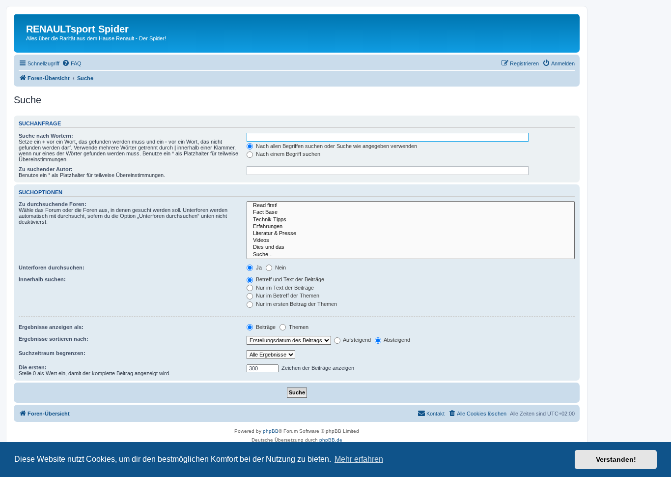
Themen (297, 327)
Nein (280, 267)
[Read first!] (411, 205)
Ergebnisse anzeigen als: (51, 327)
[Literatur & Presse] (411, 233)
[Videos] (411, 240)
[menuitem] (72, 63)
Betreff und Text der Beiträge (289, 279)
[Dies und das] (411, 247)
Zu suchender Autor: (46, 169)
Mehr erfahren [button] (359, 459)
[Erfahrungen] (411, 226)
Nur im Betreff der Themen (286, 295)
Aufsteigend (356, 340)
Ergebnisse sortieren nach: (53, 339)
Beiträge (265, 327)
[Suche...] (411, 254)
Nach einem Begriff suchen (287, 154)
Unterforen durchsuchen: (51, 267)
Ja (258, 267)
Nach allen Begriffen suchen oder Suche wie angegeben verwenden (335, 146)
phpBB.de (330, 440)
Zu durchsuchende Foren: (52, 204)
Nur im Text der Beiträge (284, 288)
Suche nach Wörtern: (46, 136)
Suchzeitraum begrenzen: (52, 353)
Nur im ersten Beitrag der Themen (295, 304)
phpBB (271, 431)
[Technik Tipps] (411, 219)
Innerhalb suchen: (42, 279)
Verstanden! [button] (616, 459)
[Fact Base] (411, 212)
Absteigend (396, 340)
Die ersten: (33, 367)
